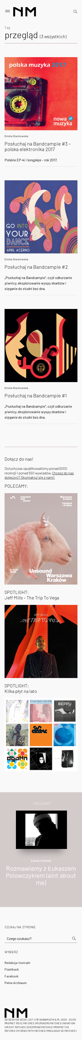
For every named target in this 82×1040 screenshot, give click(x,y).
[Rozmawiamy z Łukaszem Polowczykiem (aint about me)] (41, 829)
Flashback (12, 969)
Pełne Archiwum (16, 983)
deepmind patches (40, 1027)
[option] (41, 853)
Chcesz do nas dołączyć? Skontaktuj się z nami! (39, 475)
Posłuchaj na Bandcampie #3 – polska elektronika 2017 (38, 146)
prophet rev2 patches (19, 1023)
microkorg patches (49, 1023)
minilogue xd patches (61, 1030)
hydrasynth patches (31, 1030)
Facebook (11, 976)
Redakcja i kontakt (18, 963)
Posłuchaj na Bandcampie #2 (36, 267)
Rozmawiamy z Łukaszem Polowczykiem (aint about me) (41, 875)
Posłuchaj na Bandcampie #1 (36, 395)
